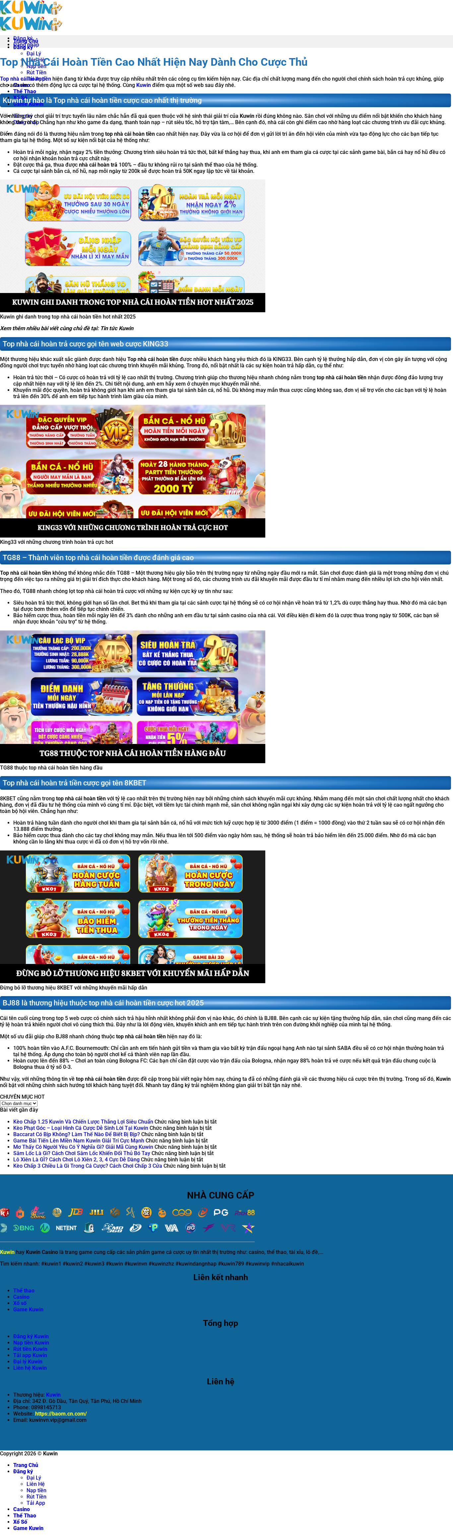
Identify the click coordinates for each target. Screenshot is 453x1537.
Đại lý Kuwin (27, 1361)
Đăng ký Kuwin (31, 1336)
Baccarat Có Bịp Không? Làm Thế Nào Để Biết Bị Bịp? (76, 1134)
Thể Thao (24, 91)
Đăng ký (23, 1471)
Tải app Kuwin (30, 1355)
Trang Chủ (25, 1465)
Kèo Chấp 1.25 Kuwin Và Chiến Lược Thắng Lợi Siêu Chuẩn (83, 1122)
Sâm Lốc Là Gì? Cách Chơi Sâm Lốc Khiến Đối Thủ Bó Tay (81, 1153)
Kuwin (143, 85)
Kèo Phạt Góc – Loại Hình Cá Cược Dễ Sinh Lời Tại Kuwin (80, 1128)
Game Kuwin (28, 1528)
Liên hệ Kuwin (30, 1368)
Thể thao (23, 1290)
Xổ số (20, 1303)
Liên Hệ (36, 1484)
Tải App (36, 1503)
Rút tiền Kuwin (30, 1349)
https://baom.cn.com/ (61, 1414)
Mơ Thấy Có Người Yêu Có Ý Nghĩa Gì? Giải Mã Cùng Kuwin (83, 1147)
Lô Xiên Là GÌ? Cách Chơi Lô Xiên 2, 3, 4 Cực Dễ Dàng (76, 1159)
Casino (21, 1297)
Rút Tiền (36, 72)
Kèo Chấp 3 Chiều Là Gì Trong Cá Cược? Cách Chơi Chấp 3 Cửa (87, 1166)
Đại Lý (34, 53)
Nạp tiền (36, 1490)
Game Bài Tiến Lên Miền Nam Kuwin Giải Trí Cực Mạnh (78, 1140)
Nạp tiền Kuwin (31, 1343)
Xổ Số (20, 1522)
